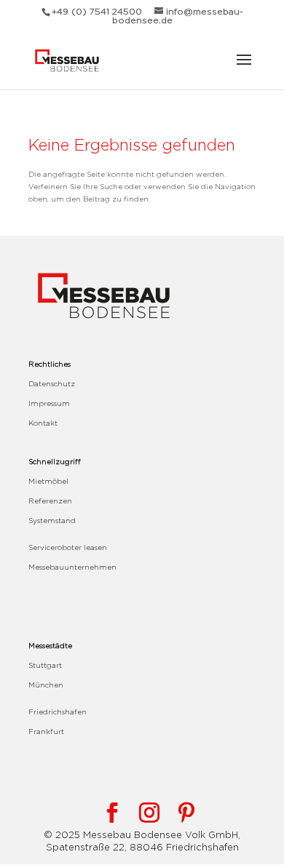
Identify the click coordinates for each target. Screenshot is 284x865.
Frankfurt (46, 732)
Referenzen (50, 501)
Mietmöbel (48, 481)
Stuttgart (45, 665)
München (45, 685)
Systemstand (52, 521)
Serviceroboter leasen (67, 547)
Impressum (49, 403)
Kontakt (43, 423)
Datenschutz (51, 384)
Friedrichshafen (57, 712)
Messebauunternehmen (72, 567)
